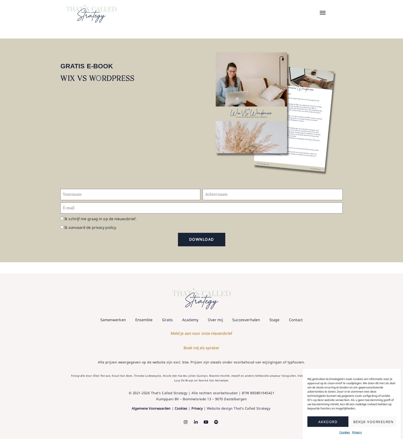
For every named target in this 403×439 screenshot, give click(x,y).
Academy (190, 319)
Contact (296, 319)
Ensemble (144, 319)
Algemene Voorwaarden (151, 408)
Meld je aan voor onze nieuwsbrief (201, 333)
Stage (274, 319)
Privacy (357, 432)
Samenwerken (113, 319)
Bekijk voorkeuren (373, 421)
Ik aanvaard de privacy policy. (90, 227)
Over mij (215, 319)
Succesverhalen (246, 319)
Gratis (167, 319)
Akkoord (328, 421)
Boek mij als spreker (202, 347)
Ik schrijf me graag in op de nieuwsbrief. (100, 218)
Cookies (344, 432)
